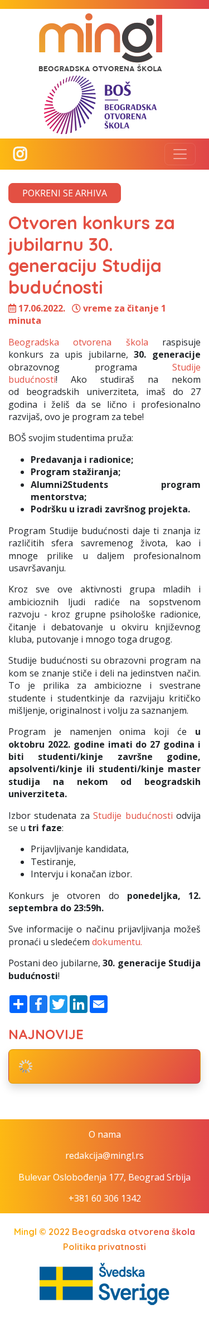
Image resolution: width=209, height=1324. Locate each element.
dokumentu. (117, 942)
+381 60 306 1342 (105, 1198)
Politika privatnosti (104, 1246)
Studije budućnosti (132, 815)
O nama (105, 1134)
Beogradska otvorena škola (78, 342)
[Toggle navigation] (180, 154)
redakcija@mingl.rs (104, 1155)
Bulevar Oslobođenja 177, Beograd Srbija (104, 1177)
